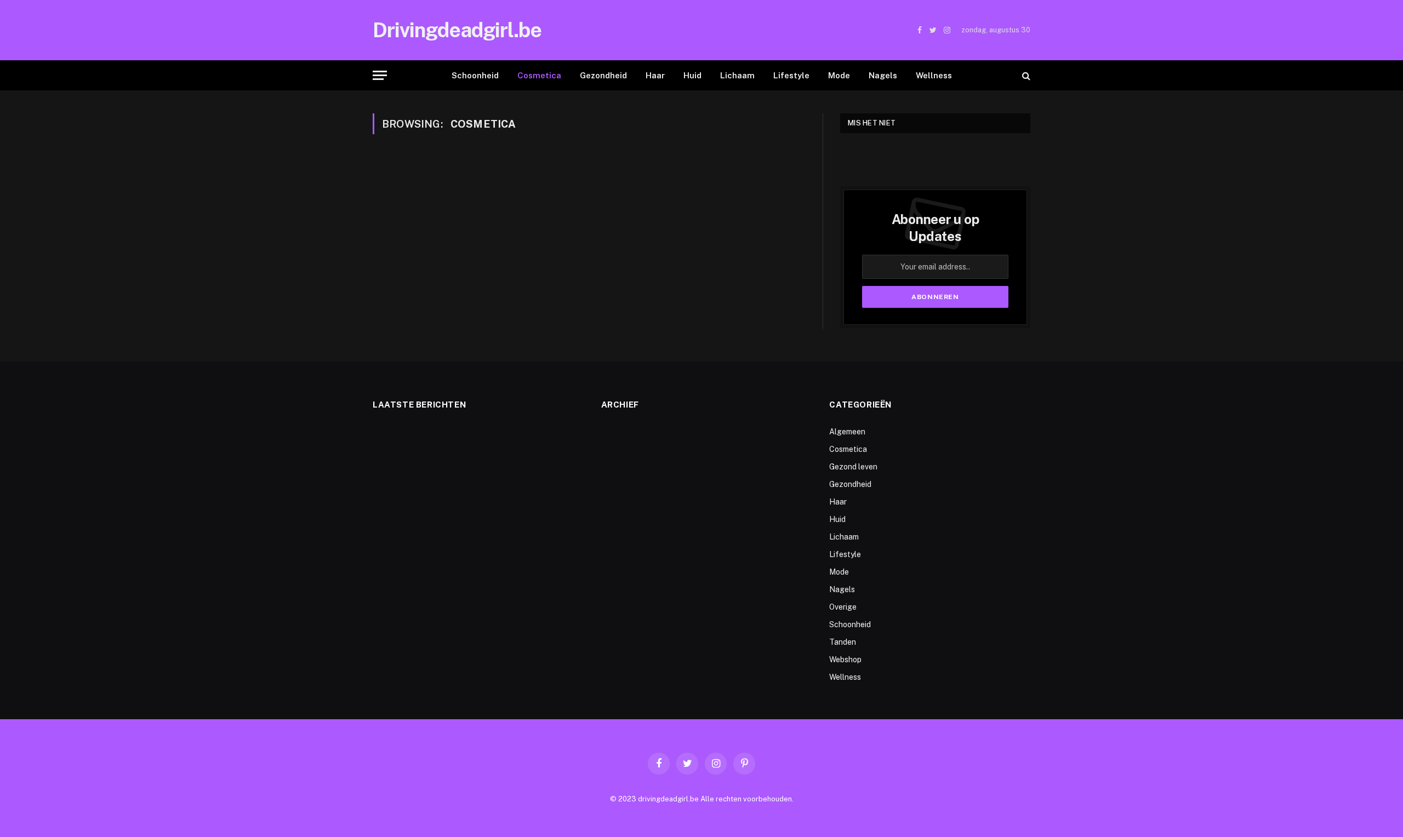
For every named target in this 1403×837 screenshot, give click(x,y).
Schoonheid (475, 75)
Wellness (934, 75)
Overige (843, 607)
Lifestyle (791, 75)
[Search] (1025, 75)
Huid (692, 75)
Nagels (883, 75)
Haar (655, 75)
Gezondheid (603, 75)
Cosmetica (539, 75)
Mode (839, 75)
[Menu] (380, 75)
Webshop (845, 659)
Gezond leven (853, 466)
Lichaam (737, 75)
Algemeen (847, 431)
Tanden (842, 642)
